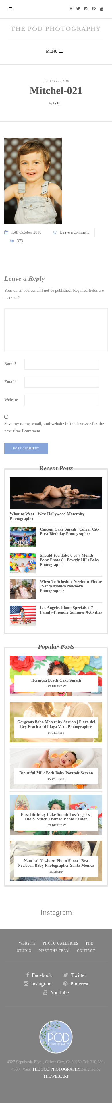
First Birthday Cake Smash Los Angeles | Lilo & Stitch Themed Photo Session (56, 816)
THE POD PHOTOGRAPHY (56, 1069)
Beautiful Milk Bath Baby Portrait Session (56, 773)
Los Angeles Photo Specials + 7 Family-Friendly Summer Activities (71, 610)
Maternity (56, 732)
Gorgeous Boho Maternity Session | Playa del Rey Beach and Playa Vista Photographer (56, 724)
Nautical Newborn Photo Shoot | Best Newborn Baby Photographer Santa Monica (56, 863)
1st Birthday (56, 686)
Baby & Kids (56, 779)
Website (11, 400)
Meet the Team (54, 951)
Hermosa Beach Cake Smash (56, 680)
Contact (86, 951)
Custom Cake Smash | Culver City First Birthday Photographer (70, 531)
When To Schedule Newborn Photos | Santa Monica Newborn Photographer (71, 586)
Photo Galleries (60, 943)
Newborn (56, 871)
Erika (56, 103)
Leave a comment (74, 232)
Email (10, 382)
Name (10, 364)
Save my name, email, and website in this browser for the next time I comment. (54, 427)
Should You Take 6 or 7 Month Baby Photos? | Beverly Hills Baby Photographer (69, 560)
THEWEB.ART (56, 1076)
